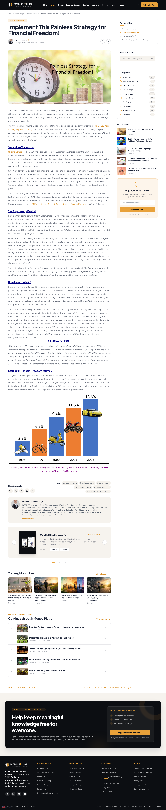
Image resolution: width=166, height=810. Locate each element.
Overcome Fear (75, 776)
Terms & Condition (138, 806)
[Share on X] (16, 490)
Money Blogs (19, 14)
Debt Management (141, 789)
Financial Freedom (32, 14)
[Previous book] (14, 542)
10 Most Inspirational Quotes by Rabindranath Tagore (108, 687)
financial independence (83, 487)
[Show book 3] (65, 562)
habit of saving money (101, 487)
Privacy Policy (124, 806)
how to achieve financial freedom (98, 491)
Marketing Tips (43, 776)
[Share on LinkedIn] (21, 490)
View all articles (28, 519)
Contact (150, 806)
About (121, 5)
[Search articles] (138, 5)
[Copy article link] (32, 490)
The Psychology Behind (130, 32)
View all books (94, 534)
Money (52, 5)
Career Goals (106, 791)
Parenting (95, 5)
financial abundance (87, 483)
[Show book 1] (53, 562)
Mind (45, 5)
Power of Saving (140, 776)
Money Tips (138, 781)
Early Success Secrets (110, 783)
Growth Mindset (75, 772)
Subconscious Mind (77, 768)
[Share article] (108, 41)
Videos (113, 5)
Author (99, 806)
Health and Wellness (109, 772)
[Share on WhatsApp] (27, 490)
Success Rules (43, 785)
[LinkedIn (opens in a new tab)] (7, 794)
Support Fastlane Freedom (130, 732)
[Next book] (104, 542)
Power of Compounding (143, 768)
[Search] (152, 58)
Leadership (41, 789)
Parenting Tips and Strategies (112, 776)
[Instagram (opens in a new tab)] (13, 794)
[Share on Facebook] (10, 490)
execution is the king (70, 483)
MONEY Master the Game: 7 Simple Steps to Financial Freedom (59, 204)
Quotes (86, 5)
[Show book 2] (59, 562)
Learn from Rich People (143, 772)
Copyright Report (111, 806)
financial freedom (103, 483)
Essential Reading (73, 5)
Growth (61, 5)
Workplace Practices (45, 772)
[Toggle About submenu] (125, 4)
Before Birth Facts (108, 768)
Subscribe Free (137, 209)
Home (10, 14)
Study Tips (105, 787)
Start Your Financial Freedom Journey (135, 40)
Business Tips (42, 768)
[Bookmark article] (102, 41)
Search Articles (127, 52)
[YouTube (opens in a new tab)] (25, 794)
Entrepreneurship (44, 781)
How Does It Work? (129, 36)
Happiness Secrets (76, 789)
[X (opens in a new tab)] (19, 794)
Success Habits (75, 781)
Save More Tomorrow (129, 29)
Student (105, 5)
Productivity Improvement (47, 793)
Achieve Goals (75, 785)
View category (103, 619)
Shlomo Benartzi (15, 151)
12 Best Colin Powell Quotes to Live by (25, 687)
